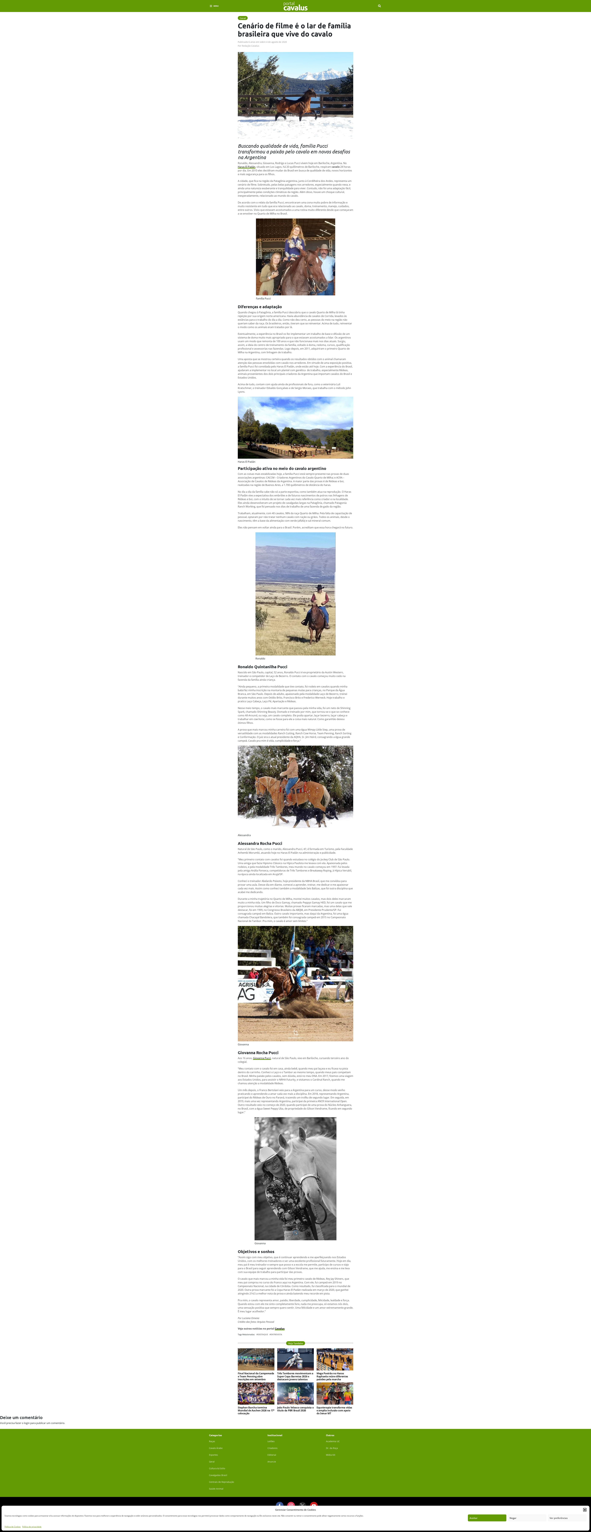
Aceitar (473, 1518)
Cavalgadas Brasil (218, 1475)
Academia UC (333, 1441)
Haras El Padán (246, 166)
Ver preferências (559, 1518)
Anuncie (271, 1461)
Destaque (263, 1335)
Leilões (271, 1441)
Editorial (271, 1454)
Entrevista (276, 1335)
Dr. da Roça (332, 1448)
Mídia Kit (330, 1454)
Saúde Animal (216, 1488)
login (27, 1423)
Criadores (272, 1448)
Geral (212, 1461)
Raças (212, 1441)
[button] (584, 1509)
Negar (513, 1518)
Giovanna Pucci (262, 1058)
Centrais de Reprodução (221, 1481)
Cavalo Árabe (216, 1448)
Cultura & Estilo (217, 1468)
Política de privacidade (31, 1526)
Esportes (213, 1454)
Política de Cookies (13, 1526)
